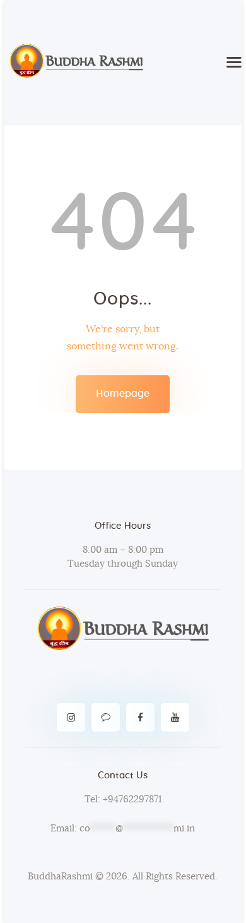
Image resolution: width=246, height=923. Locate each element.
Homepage (122, 394)
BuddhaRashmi (60, 876)
